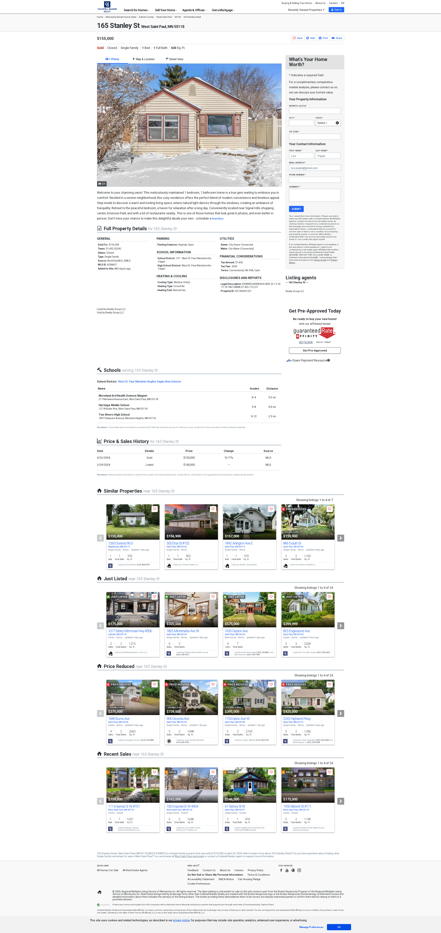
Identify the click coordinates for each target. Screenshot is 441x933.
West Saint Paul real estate (189, 856)
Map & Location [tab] (145, 59)
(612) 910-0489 (147, 740)
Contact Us (209, 870)
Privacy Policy (255, 870)
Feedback (193, 870)
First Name (295, 150)
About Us (320, 3)
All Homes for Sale (107, 870)
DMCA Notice (226, 879)
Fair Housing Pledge (249, 879)
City (292, 117)
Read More (218, 218)
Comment (294, 186)
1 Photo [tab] (113, 59)
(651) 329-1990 (253, 655)
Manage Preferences (311, 927)
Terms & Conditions (258, 874)
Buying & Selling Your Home (297, 3)
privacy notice (181, 920)
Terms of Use (320, 260)
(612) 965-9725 (182, 742)
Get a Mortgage (222, 10)
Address (297, 105)
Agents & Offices (193, 10)
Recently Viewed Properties (305, 9)
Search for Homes (136, 10)
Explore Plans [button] (267, 905)
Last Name (322, 150)
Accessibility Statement (201, 879)
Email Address (297, 162)
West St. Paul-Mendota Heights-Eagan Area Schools (149, 381)
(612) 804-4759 (143, 565)
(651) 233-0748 (313, 742)
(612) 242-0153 (262, 740)
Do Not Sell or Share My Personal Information (215, 874)
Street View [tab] (175, 59)
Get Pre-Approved (315, 350)
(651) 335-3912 (182, 655)
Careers (333, 3)
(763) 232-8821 (263, 652)
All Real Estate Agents (135, 870)
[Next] (340, 538)
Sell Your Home (165, 10)
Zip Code (294, 131)
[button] (336, 9)
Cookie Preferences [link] (199, 883)
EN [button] (342, 3)
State (319, 117)
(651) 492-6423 (323, 652)
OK (339, 927)
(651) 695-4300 (322, 740)
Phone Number (297, 174)
